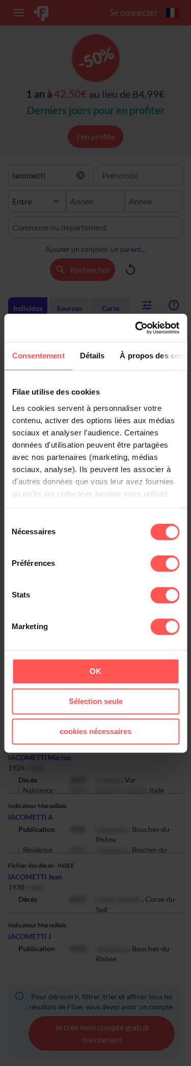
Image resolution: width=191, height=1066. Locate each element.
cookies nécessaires (95, 731)
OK (95, 671)
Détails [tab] (91, 355)
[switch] (164, 563)
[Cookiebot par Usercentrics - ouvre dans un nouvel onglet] (136, 327)
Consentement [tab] (38, 355)
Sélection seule (96, 701)
